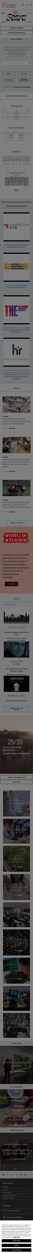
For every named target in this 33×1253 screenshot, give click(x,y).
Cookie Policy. (16, 1237)
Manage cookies (16, 1240)
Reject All (16, 1245)
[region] (16, 1236)
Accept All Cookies (16, 1250)
